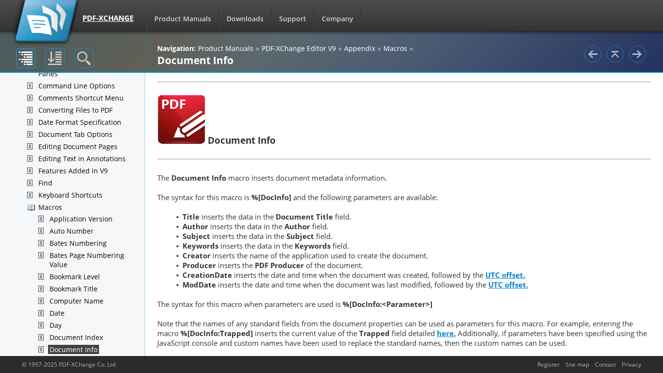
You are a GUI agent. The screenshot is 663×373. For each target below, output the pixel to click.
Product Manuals (182, 18)
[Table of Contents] (25, 58)
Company (337, 18)
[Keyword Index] (55, 58)
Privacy (631, 364)
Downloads (245, 18)
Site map (577, 364)
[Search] (84, 58)
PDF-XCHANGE (108, 18)
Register (548, 364)
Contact (605, 364)
